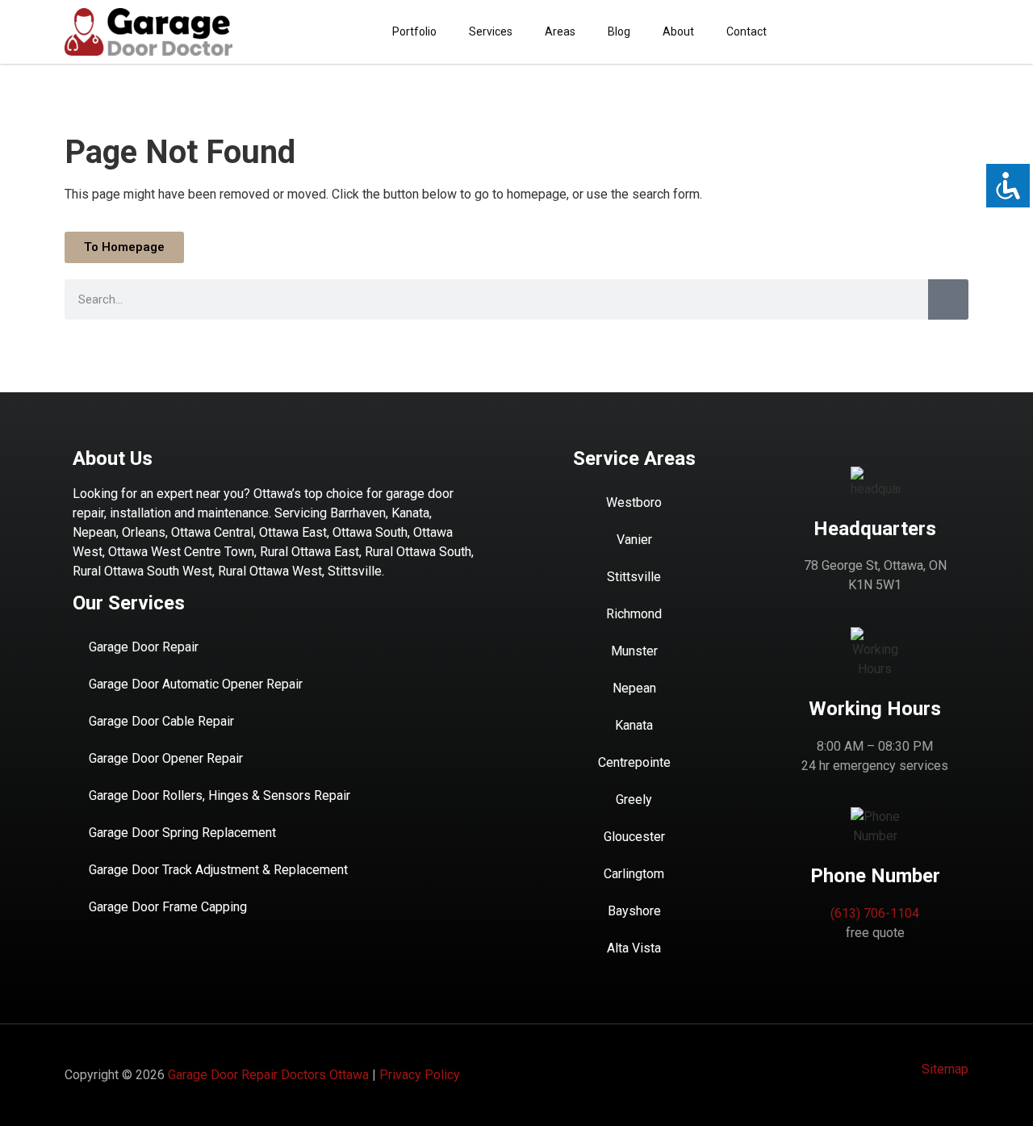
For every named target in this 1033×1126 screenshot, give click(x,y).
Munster (634, 651)
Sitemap (945, 1069)
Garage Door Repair (144, 647)
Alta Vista (634, 948)
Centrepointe (634, 762)
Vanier (634, 539)
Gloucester (634, 836)
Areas (560, 31)
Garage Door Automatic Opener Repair (196, 684)
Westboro (634, 502)
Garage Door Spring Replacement (182, 832)
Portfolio (414, 31)
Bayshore (634, 911)
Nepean (634, 688)
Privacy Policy (419, 1074)
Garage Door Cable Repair (161, 721)
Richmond (634, 614)
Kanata (634, 725)
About (678, 31)
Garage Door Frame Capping (168, 907)
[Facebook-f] (956, 31)
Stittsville (634, 576)
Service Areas (634, 458)
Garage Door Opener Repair (166, 758)
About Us (113, 458)
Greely (634, 799)
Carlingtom (634, 873)
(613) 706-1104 (874, 913)
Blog (619, 31)
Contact (746, 31)
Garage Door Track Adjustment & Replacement (218, 869)
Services (490, 31)
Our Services (129, 603)
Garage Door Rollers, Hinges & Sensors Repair (219, 795)
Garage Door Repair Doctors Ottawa (268, 1074)
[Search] (948, 299)
